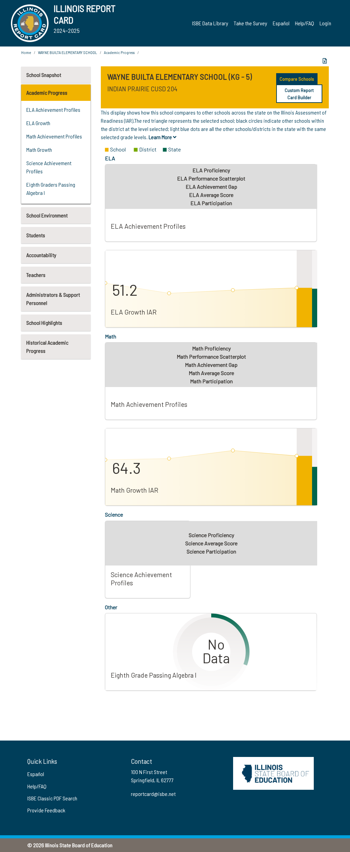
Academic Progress (46, 92)
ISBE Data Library (210, 23)
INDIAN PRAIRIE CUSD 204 (142, 88)
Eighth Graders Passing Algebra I (50, 188)
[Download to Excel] (325, 60)
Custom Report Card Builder (299, 93)
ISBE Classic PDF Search (52, 798)
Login (325, 23)
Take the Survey (250, 23)
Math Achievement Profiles (54, 136)
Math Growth (39, 149)
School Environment (47, 215)
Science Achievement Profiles (48, 167)
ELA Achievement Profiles (53, 109)
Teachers (35, 274)
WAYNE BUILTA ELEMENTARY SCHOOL (67, 52)
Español (281, 23)
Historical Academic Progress (47, 346)
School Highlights (44, 322)
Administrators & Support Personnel (53, 298)
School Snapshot (43, 74)
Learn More (161, 137)
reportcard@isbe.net (153, 793)
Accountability (41, 255)
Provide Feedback (46, 810)
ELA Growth (38, 123)
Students (35, 235)
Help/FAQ (304, 23)
